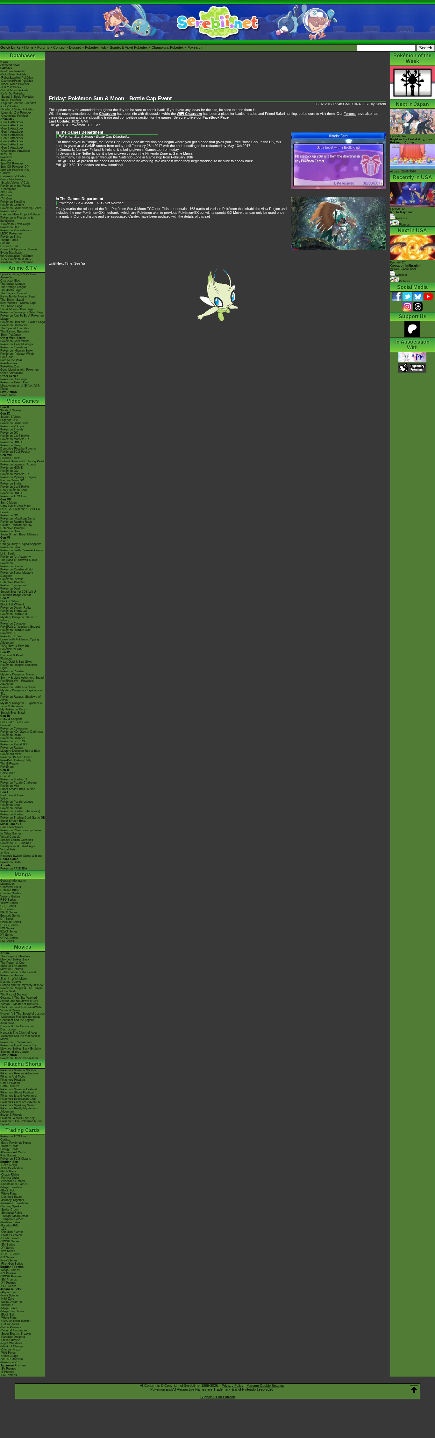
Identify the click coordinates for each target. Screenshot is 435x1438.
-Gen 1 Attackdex (12, 122)
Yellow (4, 798)
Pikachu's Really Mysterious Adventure (19, 1110)
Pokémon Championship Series (21, 208)
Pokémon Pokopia (12, 426)
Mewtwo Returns (11, 969)
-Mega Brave (8, 1308)
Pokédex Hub (95, 47)
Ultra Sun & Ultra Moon (15, 505)
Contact (59, 47)
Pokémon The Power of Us (18, 1045)
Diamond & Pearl (11, 655)
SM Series (7, 941)
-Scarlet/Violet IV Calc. (15, 182)
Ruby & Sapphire (11, 719)
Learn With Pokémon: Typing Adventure (19, 641)
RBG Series (8, 899)
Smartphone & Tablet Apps (18, 846)
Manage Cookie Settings (265, 1385)
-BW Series (7, 1251)
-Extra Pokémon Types (15, 1142)
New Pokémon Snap (13, 490)
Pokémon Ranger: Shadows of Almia (20, 698)
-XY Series (7, 1247)
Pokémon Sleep (10, 445)
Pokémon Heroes (11, 975)
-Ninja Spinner (9, 1295)
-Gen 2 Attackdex (12, 125)
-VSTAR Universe (12, 1359)
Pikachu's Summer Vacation (18, 1070)
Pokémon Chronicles (14, 325)
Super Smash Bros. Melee (17, 789)
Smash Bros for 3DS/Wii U (18, 591)
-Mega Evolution (11, 1187)
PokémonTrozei (10, 754)
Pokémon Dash (10, 734)
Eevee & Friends (11, 1114)
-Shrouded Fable (11, 1212)
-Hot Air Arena (9, 1324)
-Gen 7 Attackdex (12, 141)
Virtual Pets (8, 849)
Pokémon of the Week (15, 185)
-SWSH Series (9, 1241)
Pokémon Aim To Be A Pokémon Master (22, 317)
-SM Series (7, 1244)
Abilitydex (6, 160)
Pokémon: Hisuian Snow (16, 350)
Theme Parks (9, 239)
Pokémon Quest (11, 531)
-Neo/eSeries (9, 1260)
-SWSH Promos (10, 1276)
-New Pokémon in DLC (15, 259)
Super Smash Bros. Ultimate (19, 534)
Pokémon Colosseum (14, 728)
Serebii (381, 104)
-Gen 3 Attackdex (12, 128)
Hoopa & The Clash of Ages (19, 1032)
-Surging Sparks (10, 1206)
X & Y (4, 540)
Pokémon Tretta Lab (13, 610)
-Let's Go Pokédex (12, 93)
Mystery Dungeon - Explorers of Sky (21, 692)
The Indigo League (12, 283)
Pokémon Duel (10, 588)
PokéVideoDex (10, 366)
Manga (23, 874)
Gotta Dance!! (9, 1086)
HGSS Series (9, 925)
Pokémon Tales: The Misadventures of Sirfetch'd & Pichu (19, 385)
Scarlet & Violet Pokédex (129, 47)
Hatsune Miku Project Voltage (20, 214)
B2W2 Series (9, 931)
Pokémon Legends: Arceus (18, 464)
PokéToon (6, 357)
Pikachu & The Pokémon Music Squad (21, 1123)
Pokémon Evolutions (13, 347)
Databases (23, 55)
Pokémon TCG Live (13, 496)
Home (28, 47)
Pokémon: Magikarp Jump (17, 518)
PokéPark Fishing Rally (15, 760)
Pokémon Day (9, 227)
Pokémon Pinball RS (13, 744)
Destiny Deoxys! (11, 981)
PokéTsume (8, 395)
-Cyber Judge (9, 1356)
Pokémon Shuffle (11, 566)
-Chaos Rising (9, 1174)
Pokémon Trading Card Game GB (22, 817)
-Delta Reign (8, 1165)
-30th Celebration (11, 1168)
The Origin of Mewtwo (15, 956)
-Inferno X (6, 1305)
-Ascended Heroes (12, 1181)
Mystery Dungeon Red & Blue (20, 750)
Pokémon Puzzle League (16, 801)
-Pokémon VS (9, 1362)
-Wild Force (8, 1352)
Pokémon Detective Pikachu (19, 1058)
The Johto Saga (10, 290)
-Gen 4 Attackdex (12, 131)
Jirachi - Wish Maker (14, 978)
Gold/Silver (7, 773)
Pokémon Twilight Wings (16, 344)
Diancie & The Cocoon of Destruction (17, 1028)
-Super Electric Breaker (15, 1333)
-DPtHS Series (10, 1254)
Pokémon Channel (12, 738)
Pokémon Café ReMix (15, 435)
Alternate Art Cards (13, 1152)
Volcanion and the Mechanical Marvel (20, 1037)
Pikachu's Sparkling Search (18, 1105)
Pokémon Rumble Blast (16, 630)
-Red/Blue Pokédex (13, 71)
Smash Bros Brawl (12, 712)
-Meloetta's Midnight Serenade (20, 1016)
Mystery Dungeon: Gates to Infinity (18, 619)
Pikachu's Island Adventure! (18, 1095)
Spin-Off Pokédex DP (14, 166)
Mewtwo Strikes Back (14, 959)
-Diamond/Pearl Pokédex (16, 80)
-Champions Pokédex (14, 115)
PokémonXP (8, 211)
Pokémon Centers (12, 204)
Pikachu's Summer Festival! (19, 1089)
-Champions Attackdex (15, 150)
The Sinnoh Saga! (12, 299)
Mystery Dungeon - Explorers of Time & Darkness (21, 705)
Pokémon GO (9, 432)
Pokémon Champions (14, 423)
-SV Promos (8, 1273)
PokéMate (7, 766)
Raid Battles (8, 1155)
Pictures (404, 224)
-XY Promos (8, 1282)
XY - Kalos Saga (11, 306)
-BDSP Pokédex (11, 99)
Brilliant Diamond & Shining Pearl (22, 461)
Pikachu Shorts (22, 1064)
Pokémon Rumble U (13, 614)
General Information (13, 880)
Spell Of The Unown (13, 965)
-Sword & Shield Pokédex (17, 96)
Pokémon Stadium (12, 814)
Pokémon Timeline (12, 201)
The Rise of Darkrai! (13, 994)
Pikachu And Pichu (12, 1076)
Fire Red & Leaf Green (15, 722)
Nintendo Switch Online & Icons (21, 855)
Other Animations (11, 372)
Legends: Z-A (9, 420)
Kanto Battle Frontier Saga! (18, 296)
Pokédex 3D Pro (11, 636)
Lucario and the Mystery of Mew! (22, 985)
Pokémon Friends (12, 429)
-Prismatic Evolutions (14, 1203)
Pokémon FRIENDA (13, 868)
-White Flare (8, 1193)
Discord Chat (9, 246)
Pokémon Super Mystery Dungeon (16, 574)
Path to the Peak (11, 360)
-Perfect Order (9, 1177)
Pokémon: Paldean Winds (17, 353)
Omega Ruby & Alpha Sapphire (20, 544)
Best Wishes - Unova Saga (18, 302)
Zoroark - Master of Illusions (19, 1004)
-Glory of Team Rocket (15, 1321)
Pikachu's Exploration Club (18, 1098)
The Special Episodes (14, 328)
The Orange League (13, 287)
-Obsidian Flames (12, 1231)
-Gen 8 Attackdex (12, 144)
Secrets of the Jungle (14, 1051)
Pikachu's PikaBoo (12, 1079)
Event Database (11, 252)
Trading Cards (22, 1130)
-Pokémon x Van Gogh (15, 224)
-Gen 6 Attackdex (12, 138)
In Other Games (11, 833)
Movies (22, 947)
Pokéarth (195, 47)
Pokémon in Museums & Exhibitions (16, 219)
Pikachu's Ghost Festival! (17, 1092)
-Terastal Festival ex (13, 1330)
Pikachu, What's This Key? (18, 1118)
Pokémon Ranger (11, 747)
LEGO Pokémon (11, 233)
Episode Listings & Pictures (18, 274)
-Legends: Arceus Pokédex (18, 103)
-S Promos (7, 1371)
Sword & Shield (10, 458)
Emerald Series (10, 915)
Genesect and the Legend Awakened (17, 1021)
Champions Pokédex (168, 47)
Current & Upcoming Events (19, 249)
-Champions (8, 189)
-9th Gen (6, 192)
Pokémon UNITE (11, 442)
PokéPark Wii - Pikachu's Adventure (17, 682)
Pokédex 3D (8, 633)
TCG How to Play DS (14, 645)
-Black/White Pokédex (15, 84)
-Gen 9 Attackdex (12, 147)
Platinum (6, 658)
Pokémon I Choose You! (16, 1042)
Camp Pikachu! (10, 1083)
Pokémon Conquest (13, 623)
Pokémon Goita (10, 862)
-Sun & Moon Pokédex (15, 90)
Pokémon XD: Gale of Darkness (21, 731)
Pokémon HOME (11, 467)
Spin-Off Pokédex (12, 163)
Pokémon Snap (10, 804)
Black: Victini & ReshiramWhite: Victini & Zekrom (21, 1009)
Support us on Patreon (217, 1397)
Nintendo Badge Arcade (16, 595)
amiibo (4, 852)
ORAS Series (9, 937)
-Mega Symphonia (12, 1311)
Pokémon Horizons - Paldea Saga (22, 322)
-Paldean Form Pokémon (16, 262)
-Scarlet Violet (9, 1238)
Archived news (10, 64)
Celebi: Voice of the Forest (18, 972)
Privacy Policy (233, 1385)
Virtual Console (10, 836)
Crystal (5, 776)
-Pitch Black (8, 1171)
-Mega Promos (10, 1270)
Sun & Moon (8, 502)
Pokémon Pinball (11, 808)
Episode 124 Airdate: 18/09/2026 (406, 265)
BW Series (7, 928)
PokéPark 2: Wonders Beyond (20, 626)
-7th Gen (6, 198)
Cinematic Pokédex (13, 176)
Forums (43, 47)
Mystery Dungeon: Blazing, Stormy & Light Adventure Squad (22, 676)
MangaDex (7, 883)
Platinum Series (10, 922)
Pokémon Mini (9, 785)
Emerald (5, 725)
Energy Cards (9, 1149)
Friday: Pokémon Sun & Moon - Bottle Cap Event (110, 98)
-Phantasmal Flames (14, 1184)
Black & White (9, 601)
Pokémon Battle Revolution (18, 687)
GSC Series (8, 906)
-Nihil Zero (7, 1298)
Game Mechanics (12, 179)
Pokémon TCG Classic (15, 1158)
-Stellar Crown (9, 1209)
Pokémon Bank (10, 547)
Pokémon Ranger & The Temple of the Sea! (21, 990)
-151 (3, 1228)
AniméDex (7, 277)
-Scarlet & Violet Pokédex (17, 109)
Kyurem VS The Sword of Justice (22, 1013)
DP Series (7, 918)
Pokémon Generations (15, 341)
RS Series (7, 909)
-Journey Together (12, 1200)
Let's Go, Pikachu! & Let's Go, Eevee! (20, 510)
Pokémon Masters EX (14, 439)
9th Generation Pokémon (16, 255)
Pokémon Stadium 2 (13, 779)
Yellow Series (9, 902)
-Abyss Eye (8, 1292)
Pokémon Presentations (16, 230)
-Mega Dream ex (11, 1301)
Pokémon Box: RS (12, 741)
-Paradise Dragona (12, 1336)
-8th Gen (6, 195)
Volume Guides (10, 896)
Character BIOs (10, 887)
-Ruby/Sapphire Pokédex (16, 77)
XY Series (6, 934)
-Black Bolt (7, 1190)
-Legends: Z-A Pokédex (16, 112)
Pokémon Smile (10, 483)
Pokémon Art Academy (15, 556)
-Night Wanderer (11, 1343)
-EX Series (7, 1257)
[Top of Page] (414, 1389)
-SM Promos (8, 1279)
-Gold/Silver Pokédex (14, 74)
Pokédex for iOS (11, 649)
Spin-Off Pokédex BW (14, 169)
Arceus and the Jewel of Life (19, 1000)
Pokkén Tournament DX (16, 525)
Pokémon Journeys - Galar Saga (21, 312)
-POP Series (8, 1286)
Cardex (5, 173)
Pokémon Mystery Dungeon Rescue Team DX (18, 479)
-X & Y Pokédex (10, 87)
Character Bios (10, 280)
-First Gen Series (11, 1263)
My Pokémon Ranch (13, 709)
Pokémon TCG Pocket (15, 451)
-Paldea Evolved (11, 1235)
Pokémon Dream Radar (16, 607)
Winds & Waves (11, 410)
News (4, 61)
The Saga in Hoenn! (13, 293)
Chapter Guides (10, 893)
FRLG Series (9, 912)
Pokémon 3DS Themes (15, 843)
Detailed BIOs (9, 890)
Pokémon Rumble (12, 671)
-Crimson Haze (10, 1349)
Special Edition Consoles (16, 839)
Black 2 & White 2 (12, 604)
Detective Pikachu (12, 528)
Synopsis (401, 274)
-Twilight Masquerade (14, 1216)
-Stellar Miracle (10, 1340)
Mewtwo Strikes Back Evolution (21, 1048)
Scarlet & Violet (10, 416)
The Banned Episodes (14, 331)
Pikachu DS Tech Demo (16, 757)
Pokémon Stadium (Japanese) (20, 811)
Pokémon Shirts (10, 236)
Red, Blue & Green (12, 795)
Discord (75, 47)
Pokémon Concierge (13, 379)
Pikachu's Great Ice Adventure (20, 1102)
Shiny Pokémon (10, 334)
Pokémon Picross (12, 579)
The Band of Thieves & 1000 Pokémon (19, 561)
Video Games (23, 401)
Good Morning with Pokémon (19, 369)
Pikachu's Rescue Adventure (19, 1073)
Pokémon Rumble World (16, 569)
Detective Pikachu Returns (18, 448)
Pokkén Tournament (13, 585)
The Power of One (12, 962)
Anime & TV (22, 268)
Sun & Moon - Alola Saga (16, 309)
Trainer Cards (9, 1146)
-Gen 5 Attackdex (12, 134)
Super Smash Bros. (13, 820)
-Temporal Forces (12, 1219)
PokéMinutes (9, 363)
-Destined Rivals (11, 1196)
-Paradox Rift (9, 1225)
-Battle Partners (10, 1327)
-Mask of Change (11, 1346)
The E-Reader (9, 763)
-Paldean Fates (10, 1222)
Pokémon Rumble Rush (16, 521)
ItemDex (6, 154)
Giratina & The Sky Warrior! (18, 997)
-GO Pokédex (9, 106)
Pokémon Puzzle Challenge (18, 782)
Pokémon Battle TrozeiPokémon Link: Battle (21, 552)
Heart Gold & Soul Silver (16, 661)
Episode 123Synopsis (401, 213)
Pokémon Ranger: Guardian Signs (18, 666)
